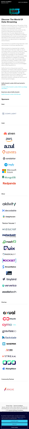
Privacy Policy (9, 405)
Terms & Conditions (18, 405)
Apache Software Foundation (16, 410)
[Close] (26, 413)
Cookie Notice (20, 418)
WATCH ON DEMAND (23, 2)
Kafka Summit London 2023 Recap (10, 94)
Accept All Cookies (14, 421)
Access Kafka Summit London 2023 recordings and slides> (14, 87)
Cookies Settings (14, 427)
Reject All (14, 424)
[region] (14, 420)
